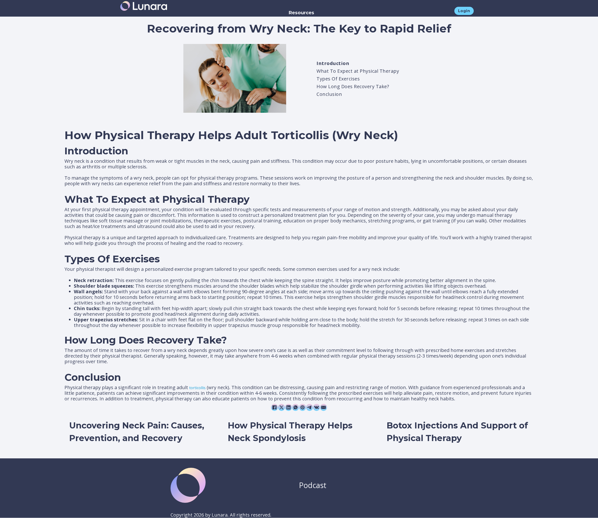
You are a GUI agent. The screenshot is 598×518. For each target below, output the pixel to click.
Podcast (312, 485)
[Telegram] (309, 407)
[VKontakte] (316, 407)
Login (464, 11)
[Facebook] (274, 407)
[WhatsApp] (295, 407)
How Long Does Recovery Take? (353, 86)
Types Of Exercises (338, 79)
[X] (281, 407)
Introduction (333, 63)
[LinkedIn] (288, 407)
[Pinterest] (302, 407)
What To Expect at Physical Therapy (358, 71)
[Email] (323, 407)
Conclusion (329, 94)
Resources (301, 12)
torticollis (197, 387)
